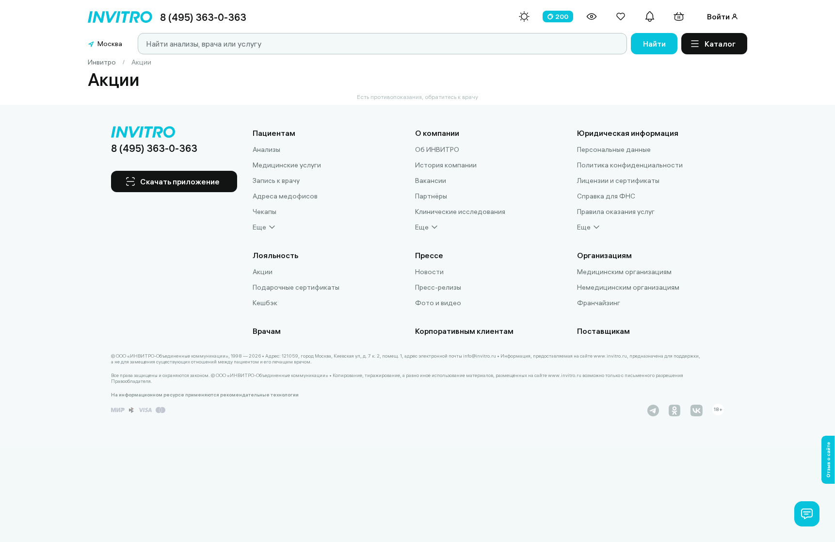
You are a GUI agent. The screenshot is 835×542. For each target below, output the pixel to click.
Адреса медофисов (285, 196)
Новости (429, 271)
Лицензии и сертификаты (618, 180)
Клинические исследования (460, 211)
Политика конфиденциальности (630, 165)
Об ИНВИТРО (437, 149)
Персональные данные (614, 149)
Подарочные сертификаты (296, 287)
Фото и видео (438, 302)
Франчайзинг (598, 302)
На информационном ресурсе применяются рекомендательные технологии (205, 395)
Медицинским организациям (624, 271)
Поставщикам (603, 331)
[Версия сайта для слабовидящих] (591, 16)
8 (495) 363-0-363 (203, 17)
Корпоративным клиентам (464, 331)
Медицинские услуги (287, 165)
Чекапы (264, 211)
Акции (263, 271)
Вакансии (430, 180)
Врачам (267, 331)
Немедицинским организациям (628, 287)
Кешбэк (265, 302)
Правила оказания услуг (616, 211)
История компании (446, 165)
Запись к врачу (276, 180)
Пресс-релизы (438, 287)
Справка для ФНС (606, 196)
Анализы (266, 149)
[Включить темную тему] (524, 16)
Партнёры (431, 196)
